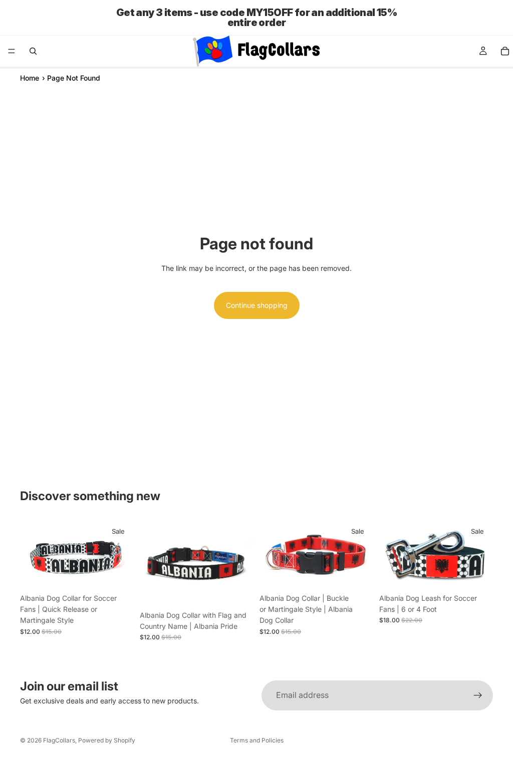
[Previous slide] (31, 554)
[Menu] (11, 51)
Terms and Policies (257, 740)
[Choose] (118, 573)
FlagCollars (59, 740)
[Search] (33, 51)
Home (29, 78)
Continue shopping (257, 305)
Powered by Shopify (106, 740)
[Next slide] (123, 554)
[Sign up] (477, 695)
